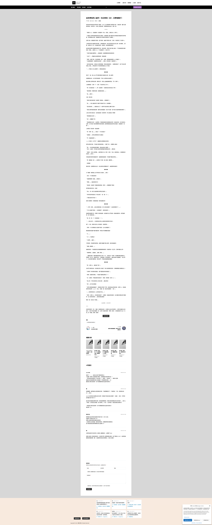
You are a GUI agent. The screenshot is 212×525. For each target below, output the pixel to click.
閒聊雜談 (129, 2)
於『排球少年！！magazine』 (102, 516)
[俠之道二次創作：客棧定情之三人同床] (106, 344)
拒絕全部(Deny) (197, 520)
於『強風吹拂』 (130, 516)
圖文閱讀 (73, 7)
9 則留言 (112, 356)
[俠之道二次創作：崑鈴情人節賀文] (122, 344)
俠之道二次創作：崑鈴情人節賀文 (122, 352)
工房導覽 (118, 2)
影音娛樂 (84, 7)
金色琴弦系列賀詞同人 (91, 322)
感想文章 (124, 2)
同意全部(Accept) (188, 520)
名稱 (88, 468)
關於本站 (139, 2)
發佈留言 (89, 489)
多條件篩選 (89, 7)
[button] (209, 505)
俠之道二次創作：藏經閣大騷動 (114, 352)
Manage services (186, 517)
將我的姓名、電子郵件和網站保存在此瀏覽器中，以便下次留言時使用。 (99, 485)
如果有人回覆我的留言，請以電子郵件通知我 (96, 471)
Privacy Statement (199, 522)
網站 (115, 468)
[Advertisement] (106, 451)
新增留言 (89, 475)
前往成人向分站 (137, 7)
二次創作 (134, 2)
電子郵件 (102, 468)
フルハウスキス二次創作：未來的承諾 (89, 352)
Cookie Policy (194, 522)
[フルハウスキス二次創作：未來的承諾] (89, 344)
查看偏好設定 (206, 520)
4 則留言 (95, 357)
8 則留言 (120, 356)
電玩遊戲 (79, 7)
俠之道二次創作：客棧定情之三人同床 (106, 352)
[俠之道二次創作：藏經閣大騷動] (114, 344)
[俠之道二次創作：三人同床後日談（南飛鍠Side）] (97, 344)
